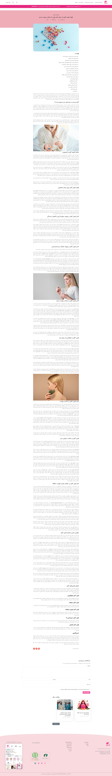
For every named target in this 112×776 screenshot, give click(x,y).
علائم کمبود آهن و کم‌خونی (73, 58)
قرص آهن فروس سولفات (72, 85)
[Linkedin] (38, 757)
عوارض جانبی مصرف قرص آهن (72, 77)
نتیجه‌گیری (75, 91)
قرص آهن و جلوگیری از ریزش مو (72, 68)
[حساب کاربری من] (8, 2)
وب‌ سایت (88, 684)
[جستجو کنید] (17, 2)
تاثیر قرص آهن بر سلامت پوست (72, 70)
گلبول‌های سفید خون (45, 259)
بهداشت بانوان (56, 15)
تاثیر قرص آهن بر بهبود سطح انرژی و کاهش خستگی (68, 62)
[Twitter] (41, 757)
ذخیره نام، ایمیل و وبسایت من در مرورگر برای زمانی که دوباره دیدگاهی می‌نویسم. (75, 689)
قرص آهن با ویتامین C (72, 87)
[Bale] (35, 757)
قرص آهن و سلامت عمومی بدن (72, 72)
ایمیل (54, 679)
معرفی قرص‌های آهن (74, 79)
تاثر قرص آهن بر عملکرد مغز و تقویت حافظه (70, 74)
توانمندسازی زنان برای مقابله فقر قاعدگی (83, 713)
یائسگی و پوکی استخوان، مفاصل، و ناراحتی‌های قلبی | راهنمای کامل (65, 714)
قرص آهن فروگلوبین (73, 81)
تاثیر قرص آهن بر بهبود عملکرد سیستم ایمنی (70, 64)
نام (89, 679)
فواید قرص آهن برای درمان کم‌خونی (71, 60)
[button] (39, 649)
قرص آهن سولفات (73, 83)
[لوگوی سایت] (105, 2)
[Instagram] (45, 757)
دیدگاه (88, 666)
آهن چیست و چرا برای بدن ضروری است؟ (70, 56)
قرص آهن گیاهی (74, 89)
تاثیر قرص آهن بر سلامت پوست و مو (71, 66)
